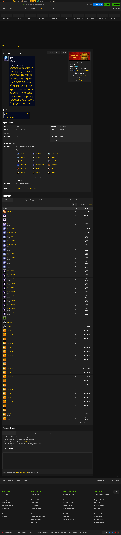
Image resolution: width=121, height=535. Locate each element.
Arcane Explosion (20, 67)
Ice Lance (21, 99)
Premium (64, 532)
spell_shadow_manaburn (82, 70)
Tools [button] (19, 8)
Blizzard (26, 78)
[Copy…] (73, 204)
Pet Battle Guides (36, 511)
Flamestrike (20, 91)
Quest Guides (35, 505)
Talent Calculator (7, 511)
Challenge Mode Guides (38, 516)
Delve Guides (6, 497)
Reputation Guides (36, 508)
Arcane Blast (12, 67)
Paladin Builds (98, 514)
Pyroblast (26, 99)
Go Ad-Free (44, 8)
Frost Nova (18, 93)
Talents (86, 413)
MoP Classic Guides (37, 491)
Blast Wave (12, 77)
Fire (86, 415)
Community (34, 8)
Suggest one (82, 80)
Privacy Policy (73, 532)
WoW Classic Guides (69, 491)
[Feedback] (116, 8)
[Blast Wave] (4, 330)
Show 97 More (39, 177)
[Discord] (103, 532)
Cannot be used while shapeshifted (27, 188)
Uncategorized (18, 46)
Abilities (86, 223)
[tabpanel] (47, 313)
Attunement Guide (68, 494)
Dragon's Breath (27, 82)
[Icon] (6, 58)
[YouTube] (115, 532)
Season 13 (97, 497)
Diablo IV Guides (99, 491)
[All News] (3, 1)
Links (64, 52)
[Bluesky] (109, 532)
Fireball (30, 86)
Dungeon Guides (36, 500)
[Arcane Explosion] (4, 228)
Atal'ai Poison (10, 318)
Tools (18, 480)
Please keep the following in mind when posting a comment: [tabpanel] (21, 454)
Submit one (83, 75)
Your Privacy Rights (43, 532)
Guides (26, 8)
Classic (26, 1)
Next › (86, 204)
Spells (11, 46)
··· (45, 1)
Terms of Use (83, 532)
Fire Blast (12, 85)
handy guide (27, 441)
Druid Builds (97, 508)
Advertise (32, 532)
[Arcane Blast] (4, 215)
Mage (86, 225)
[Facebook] (112, 532)
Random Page (55, 532)
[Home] (11, 4)
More (117, 480)
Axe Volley (9, 322)
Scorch (26, 102)
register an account (23, 472)
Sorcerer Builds (98, 519)
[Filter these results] (76, 204)
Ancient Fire (10, 211)
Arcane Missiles (21, 71)
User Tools (17, 532)
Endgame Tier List (99, 500)
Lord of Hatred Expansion (101, 494)
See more (20, 180)
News (4, 8)
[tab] (7, 200)
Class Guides (6, 494)
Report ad (117, 476)
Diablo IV (54, 1)
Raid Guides (5, 508)
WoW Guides (6, 491)
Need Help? (8, 532)
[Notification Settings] (113, 8)
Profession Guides (7, 505)
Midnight (4, 516)
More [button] (52, 8)
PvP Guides (66, 511)
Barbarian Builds (99, 505)
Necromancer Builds (100, 511)
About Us (24, 532)
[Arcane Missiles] (4, 271)
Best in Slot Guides (68, 497)
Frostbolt (23, 95)
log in (17, 472)
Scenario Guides (36, 514)
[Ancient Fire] (4, 211)
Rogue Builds (98, 516)
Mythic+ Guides (6, 502)
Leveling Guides (6, 500)
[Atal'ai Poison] (4, 318)
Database (11, 8)
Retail (17, 1)
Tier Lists (5, 514)
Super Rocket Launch (18, 105)
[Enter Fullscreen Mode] (110, 8)
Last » (90, 204)
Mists (41, 1)
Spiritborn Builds (99, 522)
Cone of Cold (17, 81)
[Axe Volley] (4, 322)
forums (22, 445)
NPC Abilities (87, 216)
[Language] (119, 8)
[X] (106, 532)
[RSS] (118, 532)
